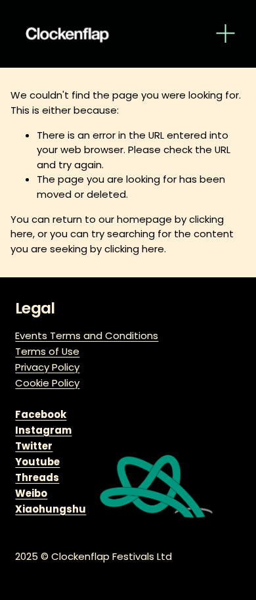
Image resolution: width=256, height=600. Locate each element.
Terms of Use (47, 351)
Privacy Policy (47, 367)
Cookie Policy (47, 383)
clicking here (134, 249)
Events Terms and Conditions (86, 335)
